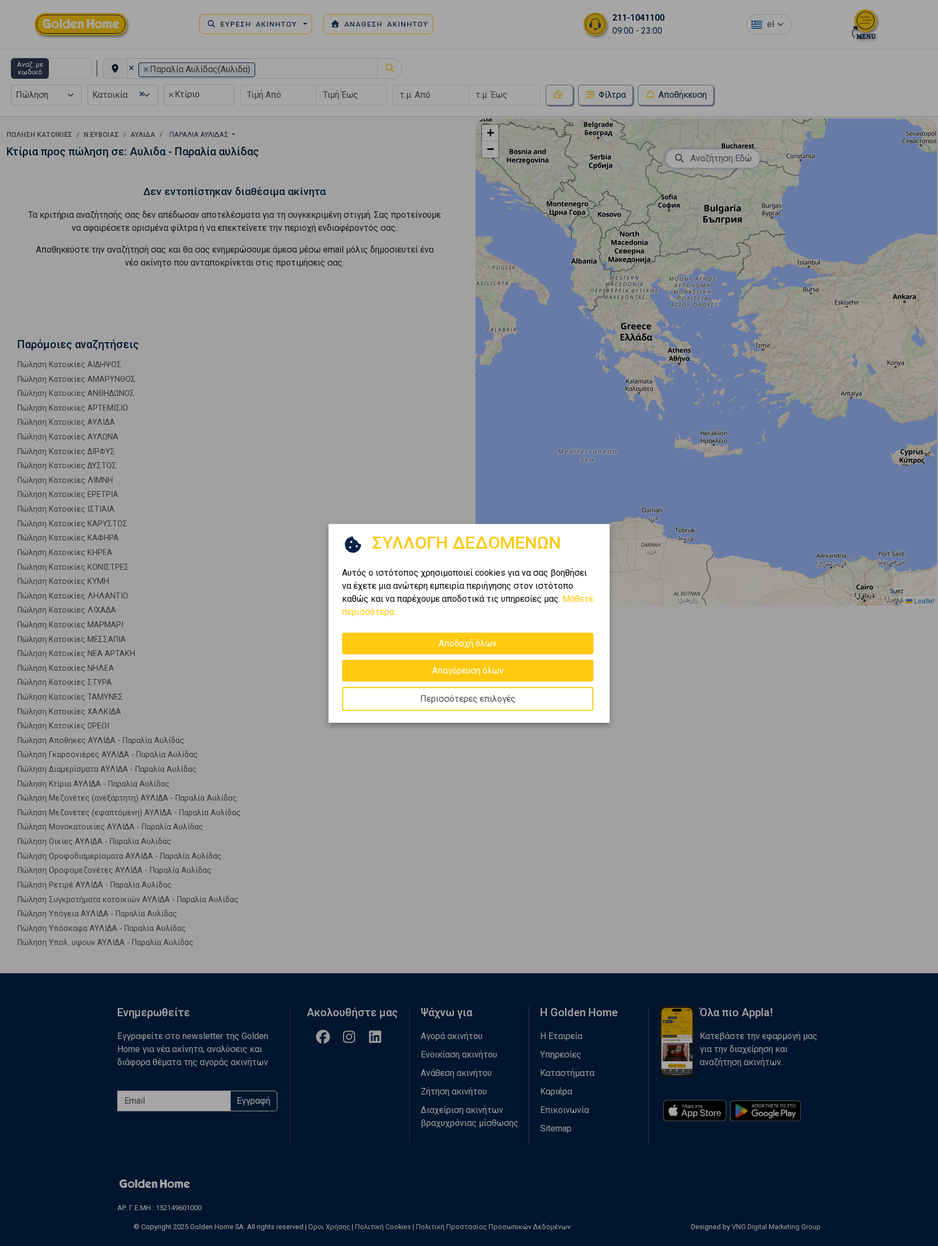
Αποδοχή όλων (468, 643)
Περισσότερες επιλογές (468, 698)
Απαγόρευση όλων (468, 670)
